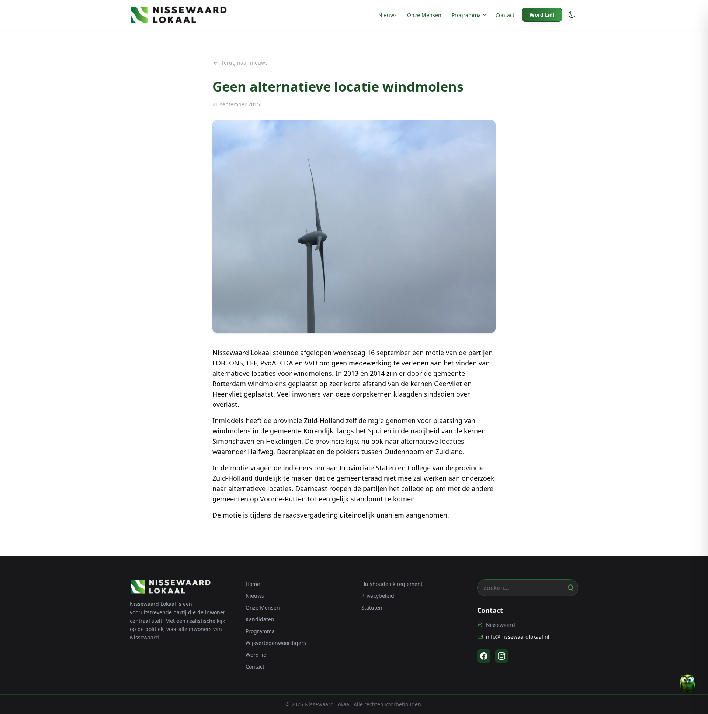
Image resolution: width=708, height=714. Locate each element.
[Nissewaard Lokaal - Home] (178, 15)
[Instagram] (501, 656)
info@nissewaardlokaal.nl (517, 636)
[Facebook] (483, 656)
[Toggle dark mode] (571, 14)
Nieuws (387, 14)
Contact (505, 14)
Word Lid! (542, 14)
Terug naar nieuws (244, 62)
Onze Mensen (424, 14)
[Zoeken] (570, 587)
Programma (466, 14)
